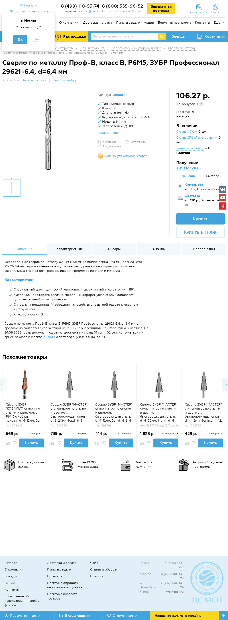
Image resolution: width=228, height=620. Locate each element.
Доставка (192, 196)
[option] (48, 134)
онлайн (49, 337)
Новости (97, 576)
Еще (217, 23)
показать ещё (108, 133)
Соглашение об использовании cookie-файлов (22, 600)
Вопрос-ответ (204, 249)
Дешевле (188, 176)
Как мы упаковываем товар (126, 156)
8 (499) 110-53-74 (80, 6)
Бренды (10, 576)
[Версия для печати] (223, 81)
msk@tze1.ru (92, 11)
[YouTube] (222, 197)
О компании (68, 23)
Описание (24, 249)
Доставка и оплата (97, 23)
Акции (149, 23)
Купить (200, 218)
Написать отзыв (34, 80)
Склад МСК (185, 132)
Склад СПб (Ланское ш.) (195, 138)
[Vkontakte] (222, 189)
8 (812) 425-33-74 (172, 585)
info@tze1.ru (174, 592)
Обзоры (114, 249)
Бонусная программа (174, 23)
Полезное (54, 576)
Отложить (138, 142)
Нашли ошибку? (65, 80)
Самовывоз (194, 185)
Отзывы (159, 249)
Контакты (202, 23)
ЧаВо (94, 563)
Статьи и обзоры (103, 569)
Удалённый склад (190, 148)
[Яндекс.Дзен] (222, 206)
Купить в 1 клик (201, 232)
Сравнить (110, 142)
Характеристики (69, 249)
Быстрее (212, 176)
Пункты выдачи (128, 23)
